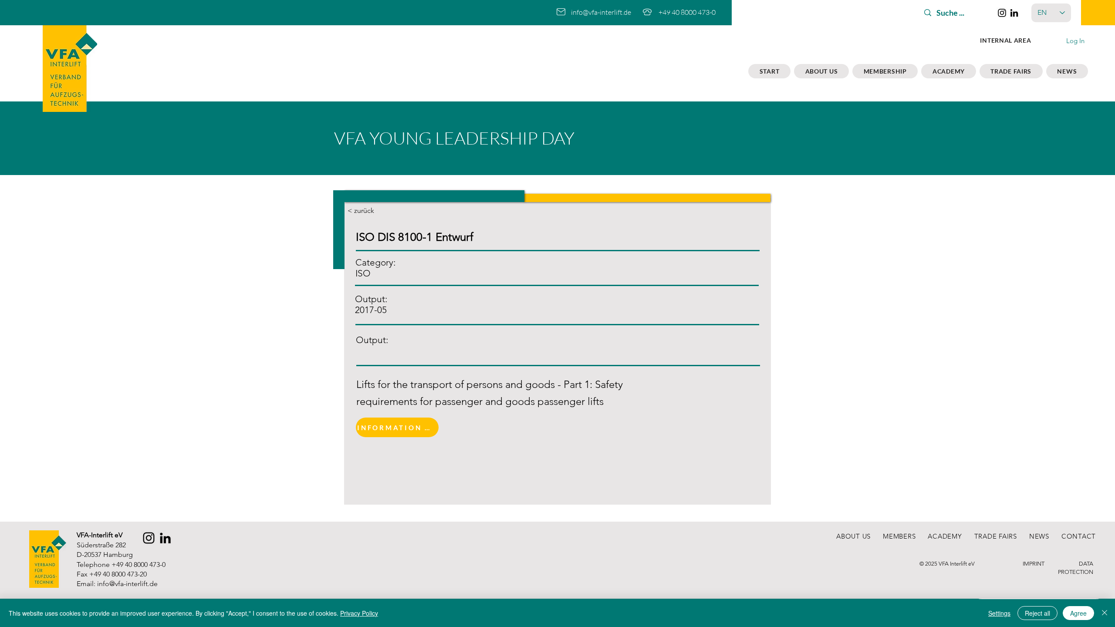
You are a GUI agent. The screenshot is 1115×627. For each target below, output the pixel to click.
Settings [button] (999, 613)
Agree (1078, 613)
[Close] (1104, 613)
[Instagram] (1002, 12)
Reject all (1037, 613)
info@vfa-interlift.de (601, 12)
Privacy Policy (359, 613)
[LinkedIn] (1014, 12)
